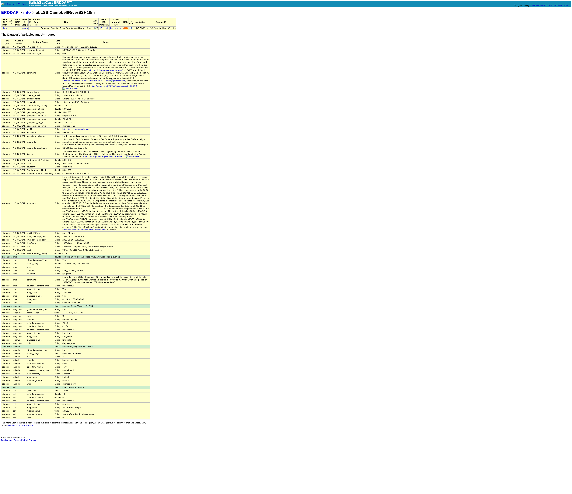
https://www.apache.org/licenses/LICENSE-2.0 (104, 157)
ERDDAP (9, 12)
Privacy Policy (20, 440)
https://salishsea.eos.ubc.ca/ (75, 129)
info (27, 12)
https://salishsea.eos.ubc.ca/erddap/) (105, 70)
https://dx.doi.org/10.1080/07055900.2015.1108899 (86, 81)
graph (25, 28)
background (115, 28)
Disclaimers (6, 440)
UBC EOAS (548, 5)
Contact (32, 440)
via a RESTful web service (20, 425)
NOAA (565, 5)
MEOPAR (558, 5)
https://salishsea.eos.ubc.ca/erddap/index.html (84, 230)
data (5, 28)
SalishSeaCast (536, 5)
